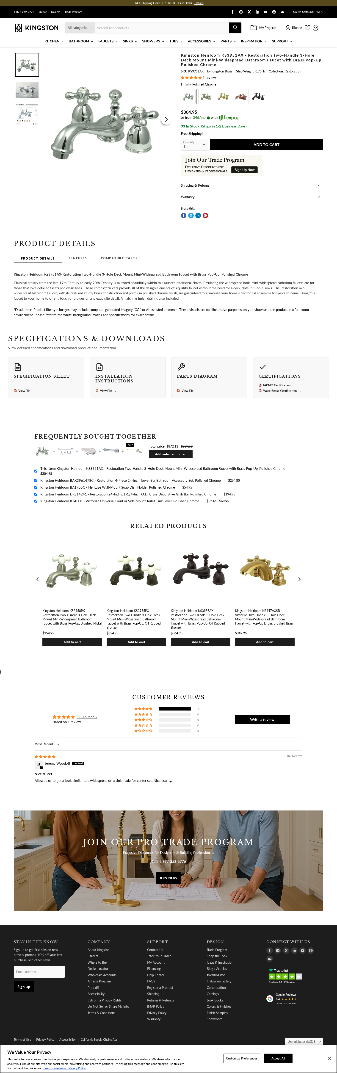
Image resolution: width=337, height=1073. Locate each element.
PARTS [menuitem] (226, 41)
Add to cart (72, 642)
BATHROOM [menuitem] (79, 41)
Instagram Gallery (219, 981)
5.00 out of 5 (87, 717)
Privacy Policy (156, 1013)
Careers (93, 956)
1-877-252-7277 (24, 12)
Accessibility (96, 994)
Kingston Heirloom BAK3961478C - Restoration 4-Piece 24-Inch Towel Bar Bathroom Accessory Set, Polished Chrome (130, 480)
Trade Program (73, 12)
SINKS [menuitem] (128, 41)
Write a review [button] (262, 719)
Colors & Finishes (219, 1006)
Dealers (55, 12)
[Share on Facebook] (183, 215)
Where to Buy (98, 962)
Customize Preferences (241, 1058)
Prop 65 (93, 988)
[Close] (330, 1059)
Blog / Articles (217, 969)
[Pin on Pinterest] (205, 215)
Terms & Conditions (101, 1013)
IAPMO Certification (279, 385)
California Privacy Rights (105, 1000)
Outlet (43, 12)
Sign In (297, 27)
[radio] (188, 96)
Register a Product (160, 988)
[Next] (166, 119)
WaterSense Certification (282, 391)
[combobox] (162, 27)
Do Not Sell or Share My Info (108, 1006)
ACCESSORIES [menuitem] (199, 41)
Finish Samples (217, 1013)
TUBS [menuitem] (173, 41)
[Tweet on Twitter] (191, 215)
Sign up (23, 986)
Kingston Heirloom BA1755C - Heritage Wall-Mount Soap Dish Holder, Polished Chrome (107, 487)
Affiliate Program (99, 981)
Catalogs (213, 994)
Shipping (153, 994)
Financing (154, 969)
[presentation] (37, 579)
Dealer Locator (98, 969)
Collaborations (217, 988)
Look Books (215, 1000)
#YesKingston (216, 975)
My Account (156, 962)
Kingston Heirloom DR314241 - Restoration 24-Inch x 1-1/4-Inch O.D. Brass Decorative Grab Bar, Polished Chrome (128, 494)
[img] (45, 757)
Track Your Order (159, 956)
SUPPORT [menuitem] (280, 41)
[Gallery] (93, 119)
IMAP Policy (155, 1006)
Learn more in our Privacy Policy (64, 1068)
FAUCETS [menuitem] (105, 41)
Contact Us (155, 950)
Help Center (155, 975)
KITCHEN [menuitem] (52, 41)
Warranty (153, 1019)
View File (26, 391)
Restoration (293, 71)
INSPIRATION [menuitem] (251, 41)
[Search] (235, 27)
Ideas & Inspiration (220, 962)
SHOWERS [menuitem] (151, 41)
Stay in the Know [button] (36, 942)
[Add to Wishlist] (165, 56)
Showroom (214, 1019)
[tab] (38, 258)
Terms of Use (22, 1039)
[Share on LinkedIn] (198, 215)
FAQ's (151, 981)
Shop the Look (217, 956)
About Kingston (99, 950)
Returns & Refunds (160, 1000)
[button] (192, 77)
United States (306, 12)
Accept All (278, 1058)
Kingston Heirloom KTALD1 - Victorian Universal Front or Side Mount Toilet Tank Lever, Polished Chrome (119, 501)
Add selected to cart (171, 454)
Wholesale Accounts (102, 975)
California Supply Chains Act (99, 1039)
